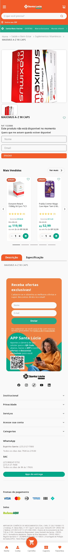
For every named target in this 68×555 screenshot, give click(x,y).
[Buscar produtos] (62, 16)
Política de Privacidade (44, 330)
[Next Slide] (64, 209)
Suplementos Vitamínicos (48, 36)
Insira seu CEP (11, 22)
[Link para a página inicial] (5, 36)
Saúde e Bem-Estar (21, 36)
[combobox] (34, 16)
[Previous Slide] (3, 209)
